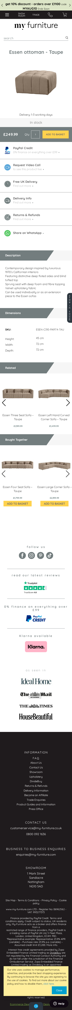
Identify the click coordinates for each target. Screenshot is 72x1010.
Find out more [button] (22, 202)
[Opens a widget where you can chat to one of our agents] (59, 1003)
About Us (36, 762)
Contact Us (36, 767)
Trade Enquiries (36, 799)
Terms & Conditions (28, 900)
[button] (68, 402)
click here (48, 983)
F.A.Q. (36, 758)
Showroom (36, 772)
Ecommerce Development (24, 1004)
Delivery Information (36, 790)
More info (51, 945)
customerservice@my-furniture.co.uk (36, 828)
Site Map (10, 900)
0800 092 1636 (36, 834)
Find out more (22, 185)
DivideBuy (36, 781)
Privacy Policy (49, 900)
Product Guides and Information (36, 804)
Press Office (36, 809)
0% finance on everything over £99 (35, 152)
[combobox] (36, 38)
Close (59, 990)
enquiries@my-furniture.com (36, 854)
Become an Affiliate (36, 795)
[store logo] (35, 26)
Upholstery (36, 776)
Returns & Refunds (36, 785)
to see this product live (27, 169)
